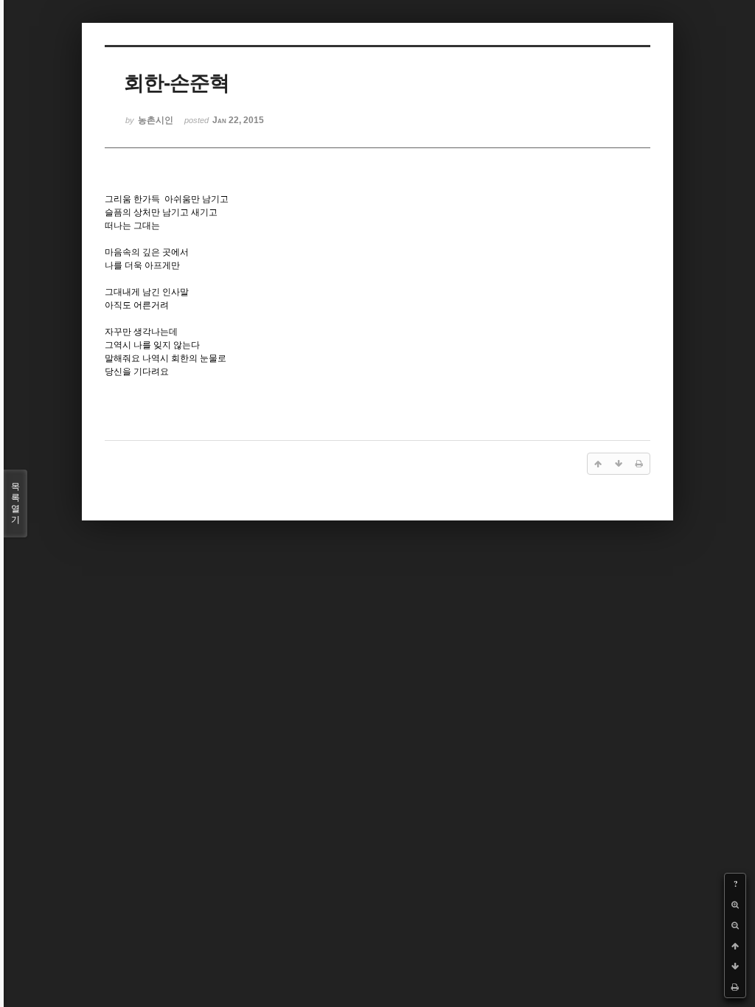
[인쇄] (735, 987)
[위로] (735, 945)
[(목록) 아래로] (735, 966)
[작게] (735, 925)
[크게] (735, 904)
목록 (15, 503)
